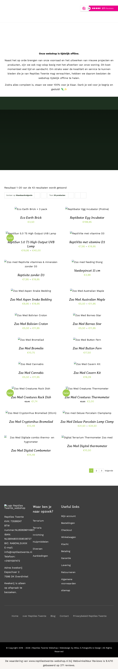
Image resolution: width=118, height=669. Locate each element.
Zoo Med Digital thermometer (87, 446)
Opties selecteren (24, 234)
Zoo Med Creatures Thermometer (87, 397)
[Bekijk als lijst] (83, 195)
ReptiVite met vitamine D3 (87, 242)
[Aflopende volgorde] (43, 195)
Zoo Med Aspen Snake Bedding (31, 299)
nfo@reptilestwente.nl (18, 552)
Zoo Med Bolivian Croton (31, 324)
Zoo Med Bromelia (31, 348)
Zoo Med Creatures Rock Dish (31, 397)
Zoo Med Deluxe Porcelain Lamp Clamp (87, 422)
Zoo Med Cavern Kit (87, 373)
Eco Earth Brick (31, 217)
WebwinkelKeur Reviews (87, 661)
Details (88, 211)
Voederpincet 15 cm (87, 270)
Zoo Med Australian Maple (87, 299)
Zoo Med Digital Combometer (31, 450)
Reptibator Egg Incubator (87, 217)
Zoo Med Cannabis (30, 373)
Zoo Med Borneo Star (87, 324)
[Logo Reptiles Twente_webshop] (16, 505)
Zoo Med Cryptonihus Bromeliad (31, 422)
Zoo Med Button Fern (87, 348)
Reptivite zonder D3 (31, 275)
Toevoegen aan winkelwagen (87, 208)
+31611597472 (12, 560)
